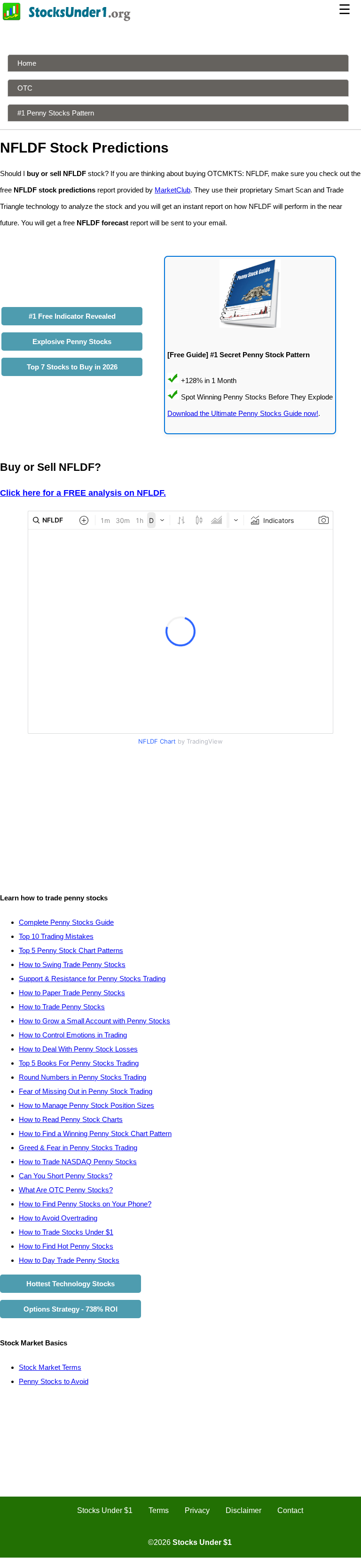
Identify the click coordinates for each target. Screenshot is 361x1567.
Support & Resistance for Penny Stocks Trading (92, 979)
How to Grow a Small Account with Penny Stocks (94, 1021)
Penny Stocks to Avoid (53, 1381)
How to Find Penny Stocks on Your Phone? (85, 1204)
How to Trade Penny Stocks (62, 1007)
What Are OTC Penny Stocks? (66, 1190)
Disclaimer (243, 1510)
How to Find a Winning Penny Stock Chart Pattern (95, 1133)
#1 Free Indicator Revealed (72, 316)
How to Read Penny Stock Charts (71, 1119)
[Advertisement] (180, 814)
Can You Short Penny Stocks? (65, 1176)
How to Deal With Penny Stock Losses (78, 1049)
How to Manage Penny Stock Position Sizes (86, 1105)
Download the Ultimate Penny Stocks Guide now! (242, 413)
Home (26, 63)
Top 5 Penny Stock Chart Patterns (71, 950)
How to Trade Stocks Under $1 (66, 1232)
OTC (24, 88)
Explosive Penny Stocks (71, 342)
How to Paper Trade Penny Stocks (72, 993)
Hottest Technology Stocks (70, 1284)
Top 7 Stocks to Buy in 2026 (72, 367)
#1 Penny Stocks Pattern (55, 113)
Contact (290, 1510)
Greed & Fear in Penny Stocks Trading (78, 1148)
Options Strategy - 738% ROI (71, 1309)
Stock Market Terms (50, 1367)
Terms (159, 1510)
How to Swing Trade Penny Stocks (72, 964)
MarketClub (172, 190)
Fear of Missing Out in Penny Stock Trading (85, 1091)
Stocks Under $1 (105, 1510)
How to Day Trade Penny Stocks (69, 1260)
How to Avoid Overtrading (58, 1218)
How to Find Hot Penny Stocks (66, 1246)
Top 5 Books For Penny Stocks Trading (79, 1063)
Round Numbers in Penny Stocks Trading (82, 1077)
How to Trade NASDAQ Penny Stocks (78, 1162)
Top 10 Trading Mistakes (56, 936)
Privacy (197, 1510)
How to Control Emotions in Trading (73, 1035)
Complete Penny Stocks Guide (66, 922)
